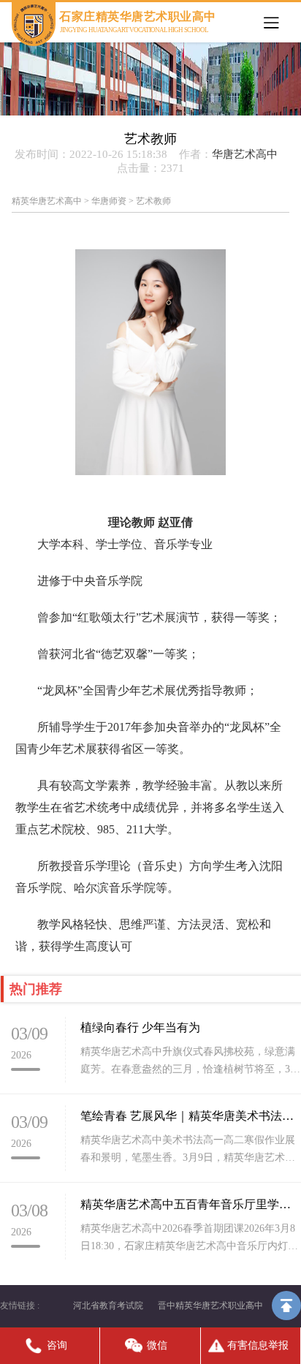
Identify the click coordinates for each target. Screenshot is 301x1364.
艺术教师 (153, 201)
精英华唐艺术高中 (47, 201)
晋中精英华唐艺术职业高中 (210, 1305)
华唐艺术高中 (245, 154)
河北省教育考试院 (108, 1305)
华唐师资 (108, 201)
